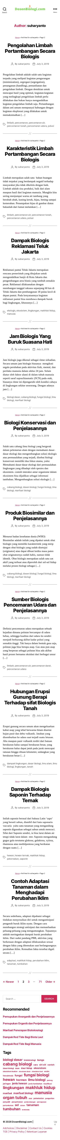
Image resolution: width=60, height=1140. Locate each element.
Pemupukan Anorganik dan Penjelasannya (28, 1016)
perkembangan (30, 1102)
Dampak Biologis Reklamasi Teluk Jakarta (30, 246)
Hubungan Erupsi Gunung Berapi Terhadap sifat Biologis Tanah (30, 699)
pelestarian (38, 1098)
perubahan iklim (41, 960)
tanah (30, 766)
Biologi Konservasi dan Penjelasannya (30, 425)
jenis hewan (19, 1083)
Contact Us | (36, 1128)
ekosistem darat (24, 1071)
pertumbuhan (8, 1105)
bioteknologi (30, 1060)
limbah (10, 122)
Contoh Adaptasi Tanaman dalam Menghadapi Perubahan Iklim (30, 889)
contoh (50, 1064)
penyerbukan (17, 1102)
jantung (50, 1080)
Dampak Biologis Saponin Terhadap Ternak (30, 794)
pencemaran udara (37, 126)
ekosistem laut (37, 1071)
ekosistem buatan (10, 1071)
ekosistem (21, 310)
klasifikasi (48, 1084)
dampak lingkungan (17, 763)
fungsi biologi (44, 397)
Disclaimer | (22, 1128)
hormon (21, 1080)
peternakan (13, 858)
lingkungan (33, 310)
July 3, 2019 (43, 63)
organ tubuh (15, 1097)
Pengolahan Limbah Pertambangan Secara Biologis (30, 50)
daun (17, 1068)
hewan (10, 855)
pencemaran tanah (16, 126)
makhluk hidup (47, 310)
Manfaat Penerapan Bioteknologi (23, 1030)
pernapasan (41, 1102)
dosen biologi (30, 487)
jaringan (7, 1083)
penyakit (6, 1102)
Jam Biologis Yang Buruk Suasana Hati (30, 339)
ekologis (11, 310)
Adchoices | (9, 1128)
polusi (51, 126)
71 (40, 981)
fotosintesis (8, 1076)
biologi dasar (13, 397)
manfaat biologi (23, 400)
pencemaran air (37, 122)
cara (35, 1064)
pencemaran (21, 122)
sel (17, 1105)
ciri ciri (42, 1064)
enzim (46, 1071)
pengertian (49, 1098)
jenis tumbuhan (35, 1084)
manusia (11, 313)
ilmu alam (47, 763)
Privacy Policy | (18, 1131)
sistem (22, 1105)
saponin (24, 858)
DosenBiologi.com (22, 1121)
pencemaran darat (41, 665)
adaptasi (11, 960)
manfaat (7, 1093)
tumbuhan (22, 963)
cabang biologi (28, 397)
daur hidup (26, 1068)
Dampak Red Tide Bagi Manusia (22, 1043)
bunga (40, 1059)
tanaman (11, 963)
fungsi (18, 1075)
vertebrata (25, 1110)
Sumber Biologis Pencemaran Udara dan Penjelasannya (30, 604)
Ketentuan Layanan (37, 1131)
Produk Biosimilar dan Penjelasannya (29, 515)
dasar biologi (34, 763)
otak (30, 1098)
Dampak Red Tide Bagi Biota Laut (23, 1037)
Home (17, 37)
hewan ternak (22, 855)
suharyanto (24, 63)
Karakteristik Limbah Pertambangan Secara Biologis (30, 153)
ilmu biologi (37, 1080)
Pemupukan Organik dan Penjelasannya (27, 1023)
